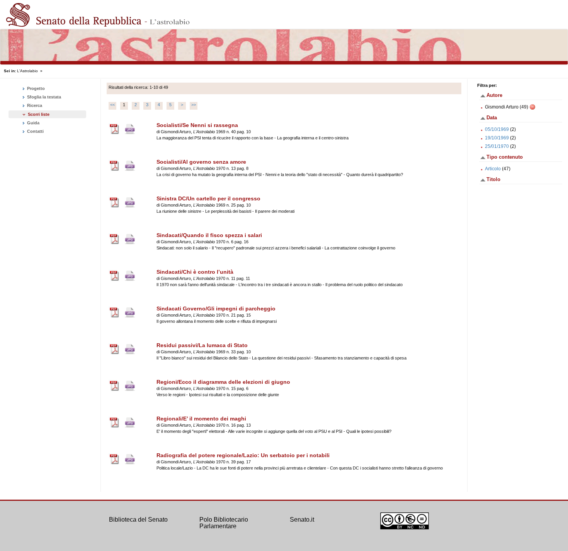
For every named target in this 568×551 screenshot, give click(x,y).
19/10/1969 (497, 138)
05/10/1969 (497, 129)
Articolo (493, 168)
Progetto (35, 88)
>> (193, 104)
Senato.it (302, 519)
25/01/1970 (497, 146)
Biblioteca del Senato (138, 519)
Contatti (35, 131)
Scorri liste (38, 114)
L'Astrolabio (27, 71)
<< (112, 104)
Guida (32, 122)
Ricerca (34, 105)
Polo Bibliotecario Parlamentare (223, 523)
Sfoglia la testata (43, 97)
